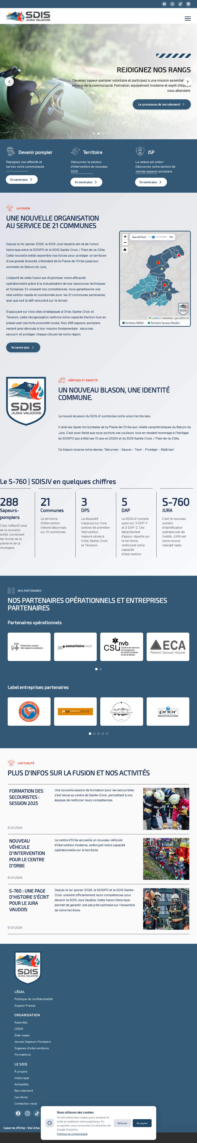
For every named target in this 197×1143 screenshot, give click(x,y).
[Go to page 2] (100, 669)
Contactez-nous (25, 1103)
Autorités (21, 1022)
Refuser (122, 1123)
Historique (21, 1078)
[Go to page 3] (98, 733)
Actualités (21, 1084)
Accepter (142, 1123)
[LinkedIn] (188, 4)
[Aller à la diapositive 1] (94, 133)
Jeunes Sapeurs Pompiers (32, 1041)
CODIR (18, 1028)
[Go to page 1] (96, 669)
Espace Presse (24, 1005)
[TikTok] (180, 4)
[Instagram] (172, 4)
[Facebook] (164, 4)
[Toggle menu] (187, 19)
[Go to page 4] (103, 733)
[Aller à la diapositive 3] (103, 133)
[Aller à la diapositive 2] (98, 133)
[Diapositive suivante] (187, 81)
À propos (20, 1071)
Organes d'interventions (31, 1048)
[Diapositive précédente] (9, 81)
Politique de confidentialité (33, 999)
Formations (22, 1054)
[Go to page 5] (107, 733)
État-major (22, 1035)
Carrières (21, 1097)
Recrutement (23, 1090)
